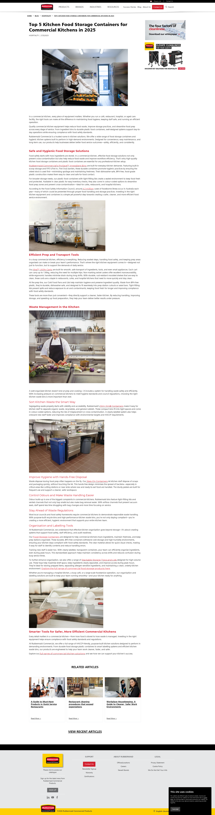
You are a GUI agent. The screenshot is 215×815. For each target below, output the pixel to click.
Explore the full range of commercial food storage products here (76, 568)
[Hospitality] (165, 71)
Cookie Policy (158, 766)
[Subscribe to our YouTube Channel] (53, 797)
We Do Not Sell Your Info (157, 770)
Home (29, 16)
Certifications (89, 776)
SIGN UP (52, 790)
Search (171, 7)
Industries (95, 7)
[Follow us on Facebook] (57, 797)
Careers (123, 766)
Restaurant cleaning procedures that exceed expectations (81, 704)
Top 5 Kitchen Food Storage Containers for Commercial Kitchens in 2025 (84, 16)
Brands (79, 7)
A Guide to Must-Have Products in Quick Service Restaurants (44, 704)
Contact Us (169, 1)
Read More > (36, 718)
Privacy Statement (157, 763)
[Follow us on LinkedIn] (48, 797)
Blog (139, 7)
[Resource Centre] (165, 40)
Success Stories (129, 7)
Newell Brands (123, 770)
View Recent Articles (85, 731)
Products (64, 7)
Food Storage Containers (46, 537)
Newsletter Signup (89, 769)
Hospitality (46, 16)
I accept (175, 809)
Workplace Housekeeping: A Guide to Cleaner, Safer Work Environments (122, 704)
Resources (113, 7)
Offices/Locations (123, 763)
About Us (147, 7)
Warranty (89, 773)
